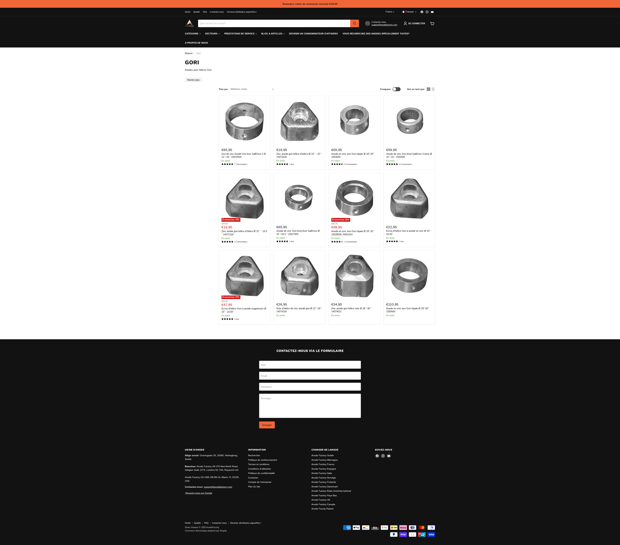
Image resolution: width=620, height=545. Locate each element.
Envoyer (267, 424)
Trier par (223, 89)
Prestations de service (239, 33)
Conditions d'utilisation (259, 468)
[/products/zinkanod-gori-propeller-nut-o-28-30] (354, 276)
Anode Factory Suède (322, 455)
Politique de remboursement (262, 460)
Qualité (196, 12)
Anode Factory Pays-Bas (324, 495)
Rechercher (254, 455)
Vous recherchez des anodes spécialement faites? (376, 33)
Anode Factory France (322, 464)
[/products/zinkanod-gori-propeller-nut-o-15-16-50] (409, 199)
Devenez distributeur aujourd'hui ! (242, 12)
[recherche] (354, 23)
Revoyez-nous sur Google (198, 493)
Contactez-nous (217, 12)
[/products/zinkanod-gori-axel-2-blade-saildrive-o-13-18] (245, 121)
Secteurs (211, 33)
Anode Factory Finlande (323, 482)
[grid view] (428, 89)
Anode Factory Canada (323, 504)
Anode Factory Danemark (324, 486)
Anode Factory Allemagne (324, 460)
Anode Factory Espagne (323, 468)
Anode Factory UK (320, 499)
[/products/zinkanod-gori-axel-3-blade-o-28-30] (409, 276)
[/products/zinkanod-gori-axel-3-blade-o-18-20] (354, 121)
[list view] (433, 89)
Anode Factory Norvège (323, 477)
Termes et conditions (258, 464)
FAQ (205, 12)
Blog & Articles (272, 33)
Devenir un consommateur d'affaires (313, 33)
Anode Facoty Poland (322, 508)
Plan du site (254, 486)
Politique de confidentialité (261, 473)
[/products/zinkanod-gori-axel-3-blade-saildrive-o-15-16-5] (299, 199)
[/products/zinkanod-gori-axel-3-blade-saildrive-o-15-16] (409, 121)
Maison (189, 53)
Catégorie (192, 33)
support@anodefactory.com (384, 25)
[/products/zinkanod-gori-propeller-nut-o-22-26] (299, 276)
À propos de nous (196, 43)
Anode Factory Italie (321, 473)
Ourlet (187, 12)
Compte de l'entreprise (259, 482)
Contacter (253, 477)
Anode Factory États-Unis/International (331, 491)
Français (410, 11)
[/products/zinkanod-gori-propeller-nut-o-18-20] (299, 121)
